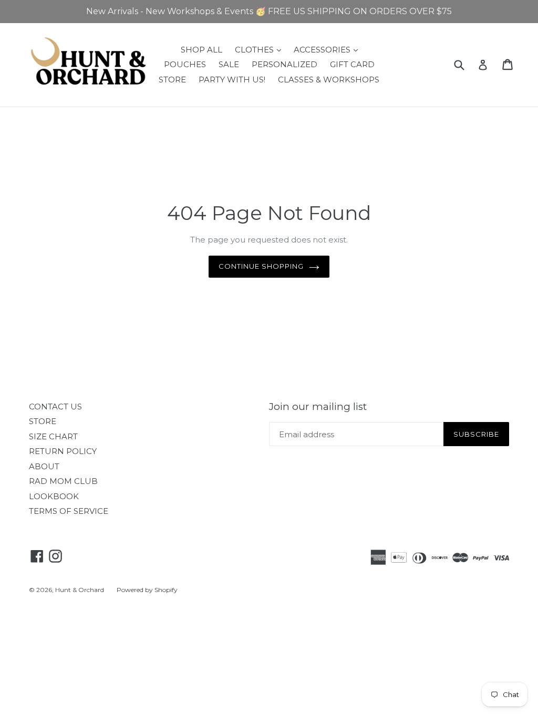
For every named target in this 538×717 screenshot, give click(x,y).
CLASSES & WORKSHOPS (328, 80)
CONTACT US (55, 407)
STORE (172, 80)
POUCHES (185, 64)
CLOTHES (260, 49)
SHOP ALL (201, 50)
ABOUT (44, 466)
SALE (229, 64)
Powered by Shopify (147, 590)
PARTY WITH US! (232, 80)
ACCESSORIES (328, 49)
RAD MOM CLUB (63, 481)
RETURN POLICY (63, 451)
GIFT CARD (352, 64)
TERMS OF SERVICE (68, 511)
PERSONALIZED (284, 64)
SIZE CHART (53, 436)
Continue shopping (261, 266)
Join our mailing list (318, 407)
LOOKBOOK (54, 496)
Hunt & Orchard (79, 590)
